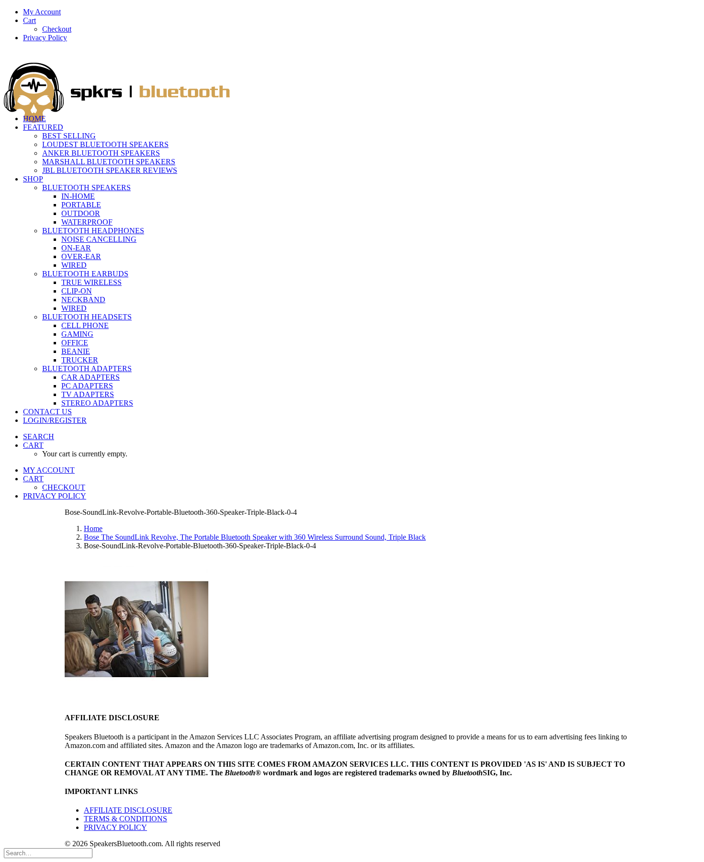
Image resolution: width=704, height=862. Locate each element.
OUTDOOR (80, 213)
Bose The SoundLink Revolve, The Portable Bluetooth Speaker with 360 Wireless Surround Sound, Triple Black (255, 537)
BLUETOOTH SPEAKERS (86, 187)
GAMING (77, 334)
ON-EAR (76, 248)
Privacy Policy (45, 38)
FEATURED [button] (43, 127)
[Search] (48, 853)
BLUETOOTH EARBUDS (85, 274)
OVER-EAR (81, 256)
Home (93, 528)
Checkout (56, 29)
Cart (29, 20)
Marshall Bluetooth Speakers (108, 162)
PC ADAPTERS (87, 386)
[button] (38, 436)
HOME (34, 118)
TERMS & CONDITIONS (125, 819)
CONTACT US (47, 412)
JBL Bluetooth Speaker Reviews (109, 170)
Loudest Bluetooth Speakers (105, 144)
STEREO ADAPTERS (97, 403)
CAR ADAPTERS (90, 377)
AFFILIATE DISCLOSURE (128, 810)
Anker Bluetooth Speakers (101, 153)
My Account (42, 12)
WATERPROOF (87, 222)
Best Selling (69, 136)
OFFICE (74, 343)
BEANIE (75, 351)
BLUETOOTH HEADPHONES (93, 231)
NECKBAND (83, 299)
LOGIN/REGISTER (55, 420)
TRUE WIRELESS (91, 282)
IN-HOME (78, 196)
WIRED (74, 265)
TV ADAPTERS (87, 394)
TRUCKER (79, 360)
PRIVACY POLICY (115, 827)
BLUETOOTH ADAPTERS (87, 368)
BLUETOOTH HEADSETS (87, 317)
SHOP (33, 179)
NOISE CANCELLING (98, 239)
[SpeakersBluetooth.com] (352, 78)
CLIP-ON (76, 291)
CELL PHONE (85, 325)
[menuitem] (361, 12)
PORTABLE (81, 205)
